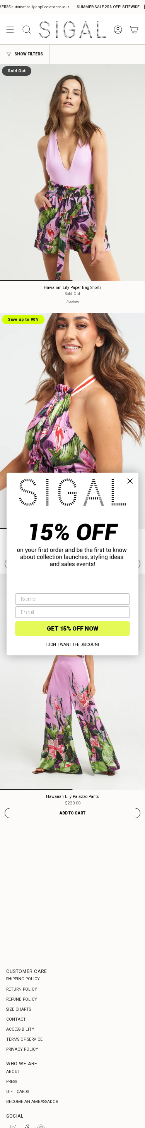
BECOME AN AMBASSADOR (32, 1101)
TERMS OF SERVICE (24, 1039)
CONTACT (16, 1019)
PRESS (11, 1081)
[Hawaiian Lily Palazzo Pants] (72, 682)
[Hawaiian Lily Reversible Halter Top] (72, 421)
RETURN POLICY (21, 989)
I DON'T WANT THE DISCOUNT (73, 644)
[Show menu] (10, 29)
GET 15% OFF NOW (73, 628)
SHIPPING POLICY (23, 978)
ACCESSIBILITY (20, 1029)
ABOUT (13, 1071)
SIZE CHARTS (18, 1009)
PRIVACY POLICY (22, 1049)
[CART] (134, 29)
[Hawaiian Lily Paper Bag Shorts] (72, 172)
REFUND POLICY (21, 999)
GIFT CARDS (17, 1091)
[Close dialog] (130, 481)
